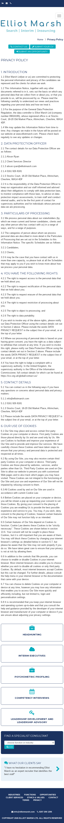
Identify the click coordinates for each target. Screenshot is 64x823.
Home (40, 39)
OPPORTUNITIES (48, 795)
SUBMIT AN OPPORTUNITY (32, 51)
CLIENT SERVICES (14, 797)
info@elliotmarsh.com (24, 812)
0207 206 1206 (45, 812)
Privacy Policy (55, 39)
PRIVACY (37, 800)
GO (11, 747)
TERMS (25, 800)
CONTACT (53, 797)
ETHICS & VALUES (35, 797)
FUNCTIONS (30, 795)
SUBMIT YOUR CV (43, 46)
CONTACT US (19, 46)
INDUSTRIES (14, 795)
